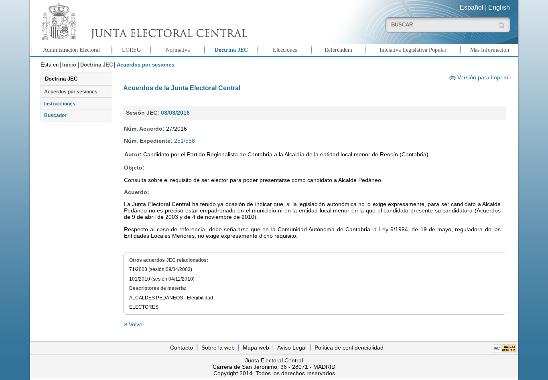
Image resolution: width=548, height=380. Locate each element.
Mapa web (256, 347)
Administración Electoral (71, 49)
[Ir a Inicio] (142, 21)
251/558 (184, 140)
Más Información (489, 49)
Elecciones (285, 49)
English (499, 7)
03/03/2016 (175, 112)
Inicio (69, 65)
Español (471, 7)
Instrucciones (59, 104)
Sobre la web (218, 347)
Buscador (55, 115)
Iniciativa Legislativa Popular (413, 49)
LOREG (131, 49)
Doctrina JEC (231, 49)
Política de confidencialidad (349, 347)
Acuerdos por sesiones (70, 92)
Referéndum (338, 49)
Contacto (181, 347)
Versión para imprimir (484, 78)
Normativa (178, 49)
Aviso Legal (291, 347)
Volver (135, 324)
